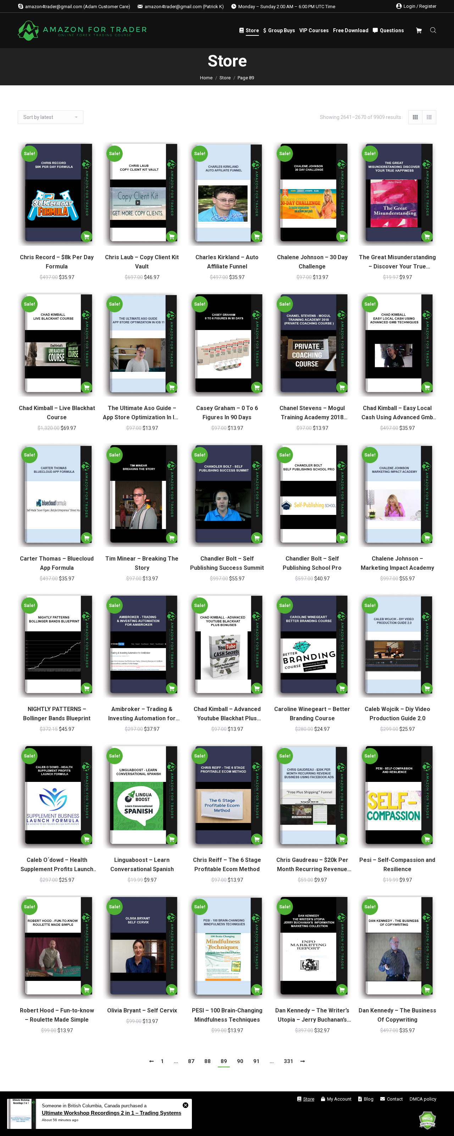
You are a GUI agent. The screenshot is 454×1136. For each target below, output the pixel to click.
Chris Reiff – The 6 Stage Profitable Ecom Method (227, 865)
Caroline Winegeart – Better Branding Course (312, 714)
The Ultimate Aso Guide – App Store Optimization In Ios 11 (142, 413)
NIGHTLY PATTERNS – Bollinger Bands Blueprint (56, 714)
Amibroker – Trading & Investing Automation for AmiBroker (142, 714)
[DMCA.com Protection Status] (427, 1121)
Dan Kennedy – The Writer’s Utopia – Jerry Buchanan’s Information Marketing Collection (312, 1015)
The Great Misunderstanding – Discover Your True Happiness (397, 262)
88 (207, 1061)
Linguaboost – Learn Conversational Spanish (142, 865)
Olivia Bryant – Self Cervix (142, 1010)
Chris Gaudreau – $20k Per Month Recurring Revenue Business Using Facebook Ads (312, 865)
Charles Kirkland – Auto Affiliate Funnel (227, 262)
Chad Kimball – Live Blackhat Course (57, 413)
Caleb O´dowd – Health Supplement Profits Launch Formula (57, 865)
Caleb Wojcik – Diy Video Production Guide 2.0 (397, 714)
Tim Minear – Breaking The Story (141, 563)
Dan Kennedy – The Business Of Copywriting (397, 1015)
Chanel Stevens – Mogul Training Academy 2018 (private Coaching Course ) (312, 413)
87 (191, 1061)
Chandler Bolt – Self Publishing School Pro (312, 563)
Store (225, 77)
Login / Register (420, 6)
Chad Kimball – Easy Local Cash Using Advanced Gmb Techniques (397, 413)
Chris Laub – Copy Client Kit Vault (142, 262)
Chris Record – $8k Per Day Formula (57, 262)
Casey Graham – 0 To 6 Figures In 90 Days (227, 413)
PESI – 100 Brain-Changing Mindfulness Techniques (227, 1015)
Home (206, 77)
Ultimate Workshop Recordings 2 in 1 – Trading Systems (111, 1113)
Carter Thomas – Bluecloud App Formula (57, 563)
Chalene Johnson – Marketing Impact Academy (397, 563)
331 (288, 1061)
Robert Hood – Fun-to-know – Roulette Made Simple (57, 1015)
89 (224, 1061)
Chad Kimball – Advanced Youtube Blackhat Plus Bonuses (227, 714)
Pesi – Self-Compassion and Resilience (397, 865)
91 (256, 1061)
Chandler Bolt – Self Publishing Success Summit (227, 563)
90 (240, 1061)
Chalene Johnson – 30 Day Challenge (312, 262)
